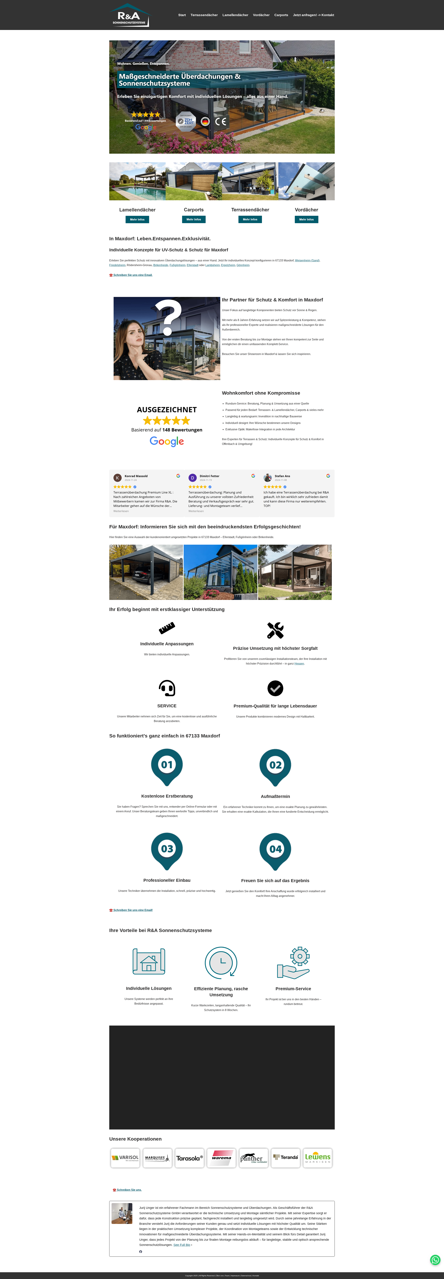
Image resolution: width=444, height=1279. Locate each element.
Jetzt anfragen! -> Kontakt (313, 15)
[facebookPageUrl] (140, 1252)
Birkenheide (160, 265)
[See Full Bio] (191, 1245)
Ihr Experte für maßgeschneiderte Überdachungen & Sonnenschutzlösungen (232, 1180)
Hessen (299, 663)
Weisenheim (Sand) (307, 260)
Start (182, 15)
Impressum (235, 1276)
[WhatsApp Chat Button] (435, 1260)
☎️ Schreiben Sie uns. (127, 1189)
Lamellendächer (235, 15)
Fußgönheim (177, 265)
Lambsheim (212, 265)
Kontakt (256, 1276)
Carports (281, 15)
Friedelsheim (117, 265)
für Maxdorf (304, 1180)
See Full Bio (181, 1245)
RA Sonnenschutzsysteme (149, 1180)
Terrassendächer (204, 15)
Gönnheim (243, 265)
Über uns (219, 1276)
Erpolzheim (228, 265)
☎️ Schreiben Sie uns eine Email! (131, 910)
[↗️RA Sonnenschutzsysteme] (131, 15)
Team (227, 1276)
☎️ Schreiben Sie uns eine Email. (130, 275)
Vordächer (261, 15)
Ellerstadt (192, 265)
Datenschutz (246, 1276)
